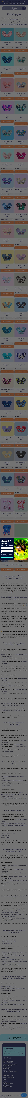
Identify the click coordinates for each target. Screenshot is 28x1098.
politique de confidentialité (4, 555)
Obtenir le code (7, 557)
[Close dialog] (26, 539)
